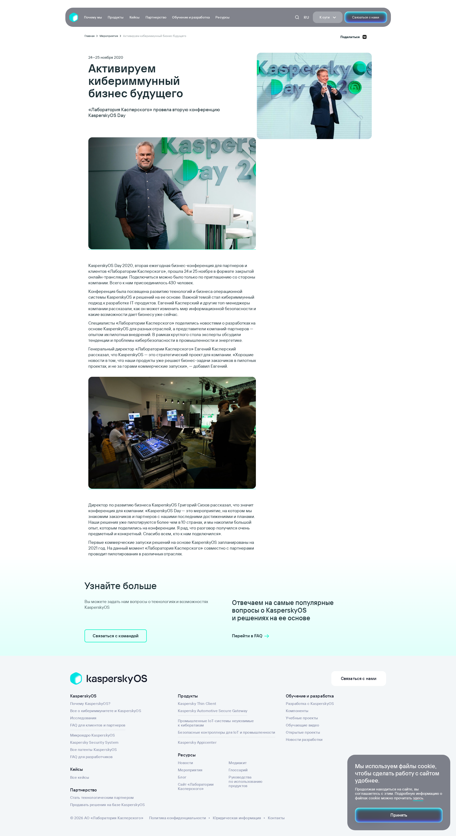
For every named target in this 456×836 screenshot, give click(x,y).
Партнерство (156, 17)
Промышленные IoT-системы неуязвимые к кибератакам (216, 723)
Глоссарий (238, 770)
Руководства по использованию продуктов (245, 781)
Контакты (276, 818)
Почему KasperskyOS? (90, 703)
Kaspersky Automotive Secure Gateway (212, 710)
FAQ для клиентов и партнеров (97, 725)
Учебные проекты (302, 718)
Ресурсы (222, 17)
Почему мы (93, 17)
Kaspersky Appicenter (197, 742)
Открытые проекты (303, 732)
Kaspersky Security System (94, 742)
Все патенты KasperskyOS (93, 749)
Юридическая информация (237, 818)
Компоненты (297, 710)
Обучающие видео (302, 725)
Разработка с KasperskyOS (310, 703)
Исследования (83, 718)
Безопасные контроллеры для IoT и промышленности (226, 732)
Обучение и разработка (191, 17)
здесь (418, 798)
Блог (182, 777)
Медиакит (237, 763)
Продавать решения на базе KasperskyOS (107, 804)
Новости (185, 763)
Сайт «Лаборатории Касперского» (196, 786)
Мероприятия (190, 770)
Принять (398, 815)
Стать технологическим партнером (102, 797)
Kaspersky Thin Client (197, 703)
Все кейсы (79, 777)
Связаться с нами (365, 17)
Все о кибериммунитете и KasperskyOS (105, 710)
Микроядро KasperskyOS (92, 735)
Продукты (116, 17)
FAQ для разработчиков (91, 757)
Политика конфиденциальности (177, 818)
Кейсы (134, 17)
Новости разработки (304, 739)
